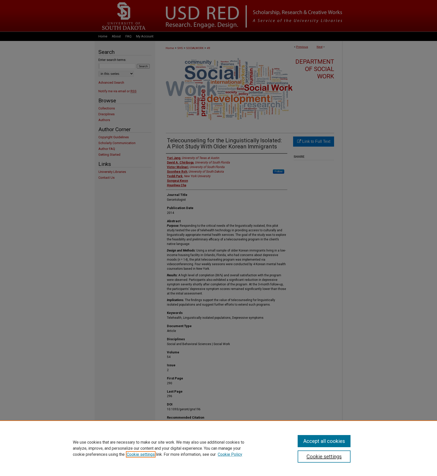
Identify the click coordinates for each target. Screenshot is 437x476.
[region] (218, 448)
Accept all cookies (324, 441)
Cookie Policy (230, 454)
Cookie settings (141, 454)
